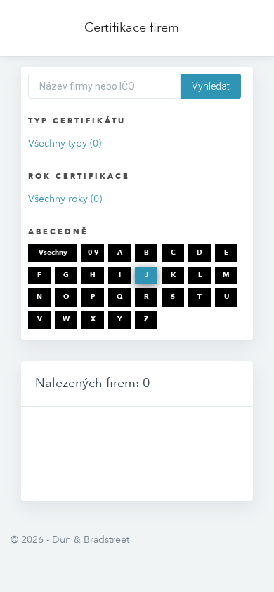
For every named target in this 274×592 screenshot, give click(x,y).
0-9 (93, 252)
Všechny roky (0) (65, 199)
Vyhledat (211, 86)
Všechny (53, 252)
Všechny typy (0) (64, 143)
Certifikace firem (131, 27)
